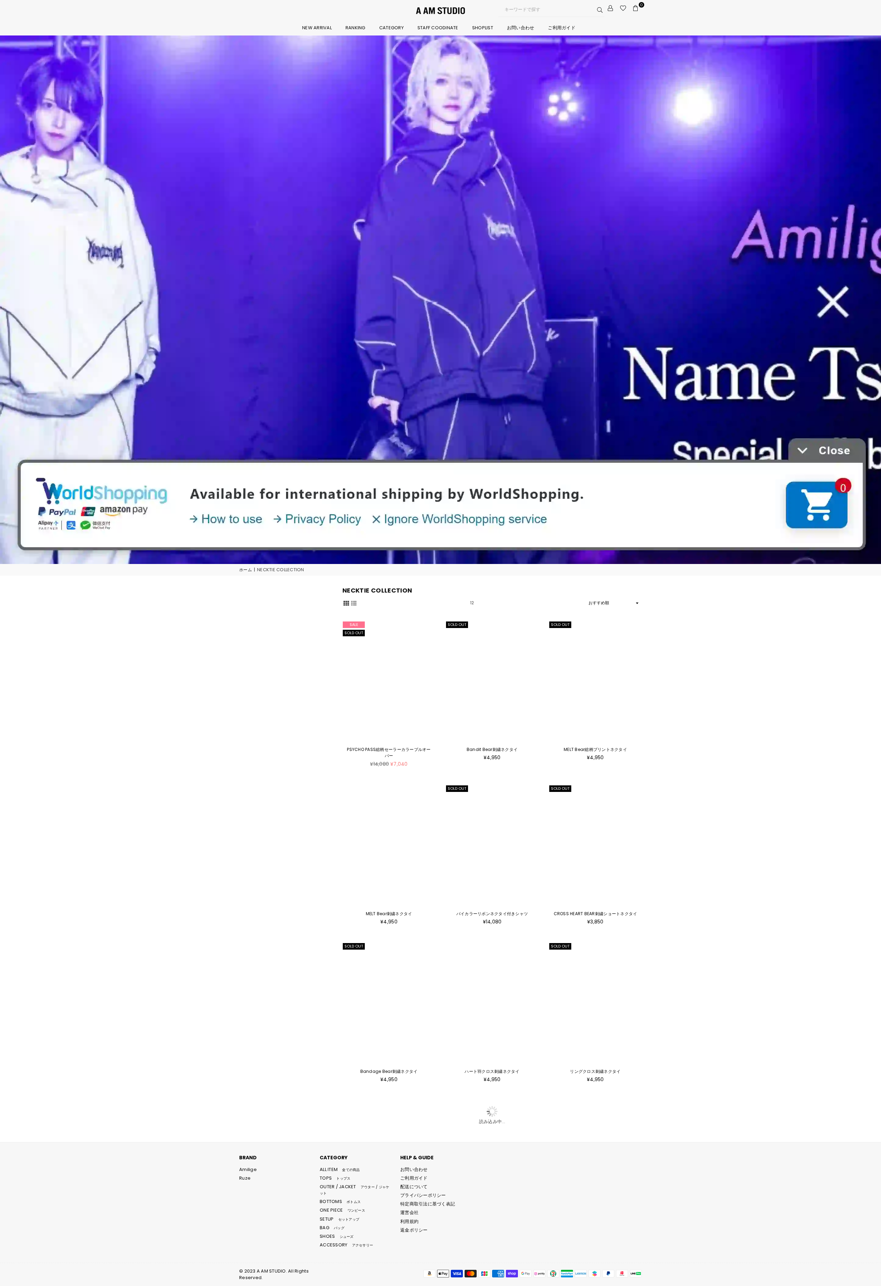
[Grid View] (346, 603)
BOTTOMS (340, 1201)
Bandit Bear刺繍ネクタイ (492, 749)
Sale (354, 624)
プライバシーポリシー (423, 1195)
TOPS (335, 1178)
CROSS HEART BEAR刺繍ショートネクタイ (595, 914)
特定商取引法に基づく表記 (427, 1204)
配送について (414, 1186)
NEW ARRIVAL (317, 27)
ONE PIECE (342, 1210)
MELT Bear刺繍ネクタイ (389, 914)
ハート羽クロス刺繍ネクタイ (492, 1071)
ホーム (245, 570)
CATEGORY (391, 27)
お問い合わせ (520, 27)
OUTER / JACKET (355, 1189)
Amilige (248, 1169)
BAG (332, 1227)
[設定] (610, 8)
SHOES (337, 1236)
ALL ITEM (340, 1169)
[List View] (354, 603)
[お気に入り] (623, 8)
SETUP (339, 1219)
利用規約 (409, 1221)
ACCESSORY (346, 1245)
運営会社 (409, 1212)
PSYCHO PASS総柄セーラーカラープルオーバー (389, 752)
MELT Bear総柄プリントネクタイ (595, 749)
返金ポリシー (414, 1230)
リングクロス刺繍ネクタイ (595, 1071)
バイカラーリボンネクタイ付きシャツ (492, 914)
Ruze (245, 1178)
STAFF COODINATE (437, 27)
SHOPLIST (482, 27)
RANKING (355, 27)
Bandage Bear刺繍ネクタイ (389, 1071)
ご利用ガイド (561, 27)
